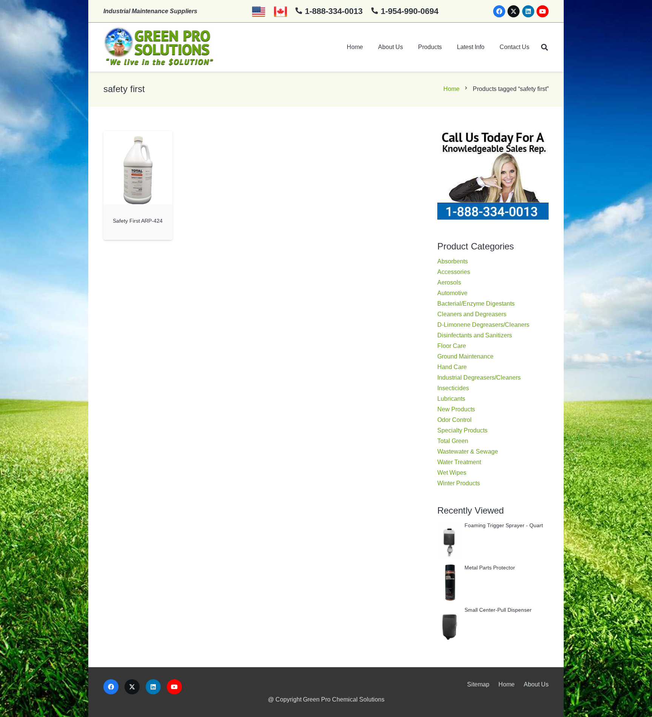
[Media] (158, 47)
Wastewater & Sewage (467, 451)
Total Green (452, 441)
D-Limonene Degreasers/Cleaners (483, 325)
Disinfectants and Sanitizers (474, 335)
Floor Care (451, 346)
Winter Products (458, 483)
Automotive (452, 293)
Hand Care (452, 367)
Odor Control (454, 420)
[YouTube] (543, 11)
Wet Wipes (451, 472)
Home (451, 89)
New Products (456, 409)
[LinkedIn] (528, 11)
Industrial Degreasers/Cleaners (479, 377)
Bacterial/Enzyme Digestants (476, 303)
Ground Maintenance (465, 356)
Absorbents (452, 261)
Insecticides (453, 388)
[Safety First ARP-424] (137, 167)
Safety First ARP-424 (138, 221)
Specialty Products (462, 430)
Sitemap (478, 684)
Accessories (453, 272)
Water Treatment (459, 462)
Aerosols (449, 282)
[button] (544, 47)
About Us (536, 684)
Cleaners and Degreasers (471, 314)
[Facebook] (499, 11)
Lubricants (451, 398)
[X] (513, 11)
